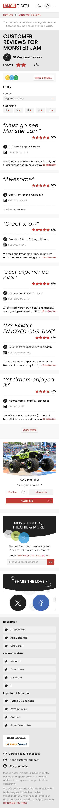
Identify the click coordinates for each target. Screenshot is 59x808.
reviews (8, 14)
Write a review (43, 77)
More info (41, 492)
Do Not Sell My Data (15, 803)
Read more (49, 164)
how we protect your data (33, 555)
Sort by (7, 93)
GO (51, 562)
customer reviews (30, 14)
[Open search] (47, 6)
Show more (29, 429)
